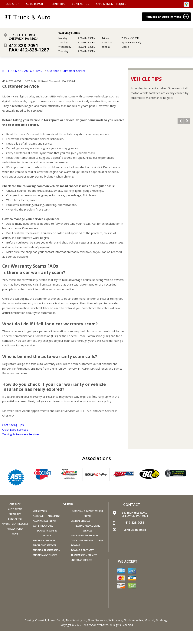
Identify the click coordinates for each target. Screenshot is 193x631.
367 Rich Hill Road (36, 81)
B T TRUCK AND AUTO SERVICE (23, 71)
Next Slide (187, 121)
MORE (15, 533)
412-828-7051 (23, 45)
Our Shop (12, 4)
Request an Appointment (164, 16)
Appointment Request (112, 4)
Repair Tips (57, 4)
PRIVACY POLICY (15, 528)
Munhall (149, 620)
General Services (80, 520)
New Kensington (76, 620)
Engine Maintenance (45, 555)
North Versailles (133, 620)
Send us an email (134, 529)
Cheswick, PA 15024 (62, 81)
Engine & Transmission (46, 550)
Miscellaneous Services (84, 535)
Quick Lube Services (15, 429)
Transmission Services (84, 555)
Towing (75, 545)
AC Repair (38, 516)
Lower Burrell (56, 620)
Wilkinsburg (115, 620)
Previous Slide (181, 121)
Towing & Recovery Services (21, 434)
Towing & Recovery (82, 550)
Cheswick (41, 620)
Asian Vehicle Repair (44, 520)
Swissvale (101, 620)
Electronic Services (44, 545)
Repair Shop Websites (95, 625)
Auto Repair (34, 4)
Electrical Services (44, 540)
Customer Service (74, 71)
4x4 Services (40, 511)
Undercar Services (81, 560)
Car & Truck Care (43, 525)
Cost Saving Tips (13, 425)
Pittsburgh (162, 620)
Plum (91, 620)
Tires (100, 540)
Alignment (54, 516)
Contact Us (80, 4)
